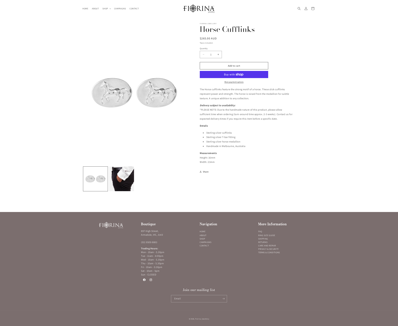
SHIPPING (263, 238)
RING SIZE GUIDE (266, 235)
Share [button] (206, 171)
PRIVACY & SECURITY (268, 249)
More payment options (234, 82)
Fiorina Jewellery (202, 319)
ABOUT (203, 235)
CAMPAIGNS (205, 242)
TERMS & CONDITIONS (269, 252)
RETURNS (262, 242)
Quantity (204, 48)
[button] (106, 8)
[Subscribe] (223, 298)
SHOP (202, 238)
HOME (202, 231)
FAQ (260, 231)
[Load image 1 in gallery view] (95, 179)
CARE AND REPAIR (267, 245)
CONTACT (204, 245)
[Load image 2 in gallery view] (121, 179)
